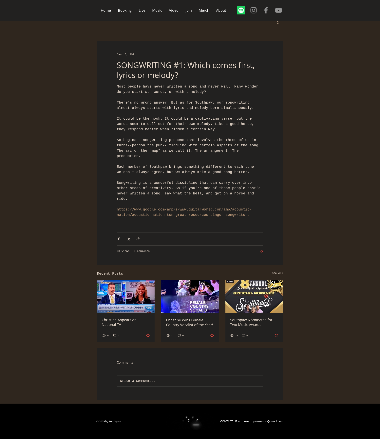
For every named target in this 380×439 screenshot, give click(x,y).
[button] (278, 22)
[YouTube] (278, 10)
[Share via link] (138, 239)
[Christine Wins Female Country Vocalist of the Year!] (190, 296)
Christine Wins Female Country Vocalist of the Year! (189, 322)
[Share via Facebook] (119, 239)
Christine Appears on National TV (119, 322)
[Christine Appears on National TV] (126, 296)
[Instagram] (253, 10)
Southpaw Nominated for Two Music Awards (251, 322)
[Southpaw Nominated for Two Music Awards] (254, 296)
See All (277, 273)
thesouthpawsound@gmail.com (262, 421)
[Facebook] (266, 10)
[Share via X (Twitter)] (128, 239)
